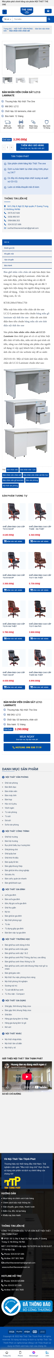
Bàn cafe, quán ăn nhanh (16, 879)
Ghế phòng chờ (11, 849)
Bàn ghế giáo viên (12, 973)
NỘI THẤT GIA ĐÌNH (15, 889)
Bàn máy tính (10, 795)
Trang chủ (7, 29)
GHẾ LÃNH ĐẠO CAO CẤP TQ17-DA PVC (40, 625)
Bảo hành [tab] (8, 265)
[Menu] (4, 12)
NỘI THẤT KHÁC (14, 1033)
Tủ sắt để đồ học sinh (14, 990)
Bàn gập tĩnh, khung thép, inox (18, 1010)
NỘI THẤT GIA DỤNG (16, 1000)
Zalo (47, 1356)
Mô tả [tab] (6, 242)
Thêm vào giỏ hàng (32, 145)
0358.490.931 (14, 217)
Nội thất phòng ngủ (13, 920)
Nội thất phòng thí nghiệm (16, 981)
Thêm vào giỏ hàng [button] (14, 541)
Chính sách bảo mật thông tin (16, 1202)
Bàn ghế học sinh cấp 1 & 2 (16, 953)
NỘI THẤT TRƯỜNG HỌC (18, 939)
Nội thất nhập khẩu (13, 1039)
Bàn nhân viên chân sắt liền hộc (36, 475)
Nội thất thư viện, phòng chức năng (20, 977)
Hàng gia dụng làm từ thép (16, 1019)
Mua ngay (27, 738)
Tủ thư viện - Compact (15, 994)
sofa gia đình (10, 895)
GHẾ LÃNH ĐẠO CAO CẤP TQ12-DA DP (14, 527)
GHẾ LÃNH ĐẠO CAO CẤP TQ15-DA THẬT (14, 625)
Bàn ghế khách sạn (13, 883)
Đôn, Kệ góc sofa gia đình (15, 903)
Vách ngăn (9, 808)
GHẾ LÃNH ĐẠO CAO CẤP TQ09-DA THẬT (40, 673)
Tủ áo (7, 924)
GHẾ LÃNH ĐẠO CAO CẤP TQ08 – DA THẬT (40, 527)
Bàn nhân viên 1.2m (28, 470)
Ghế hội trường (11, 837)
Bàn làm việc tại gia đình (15, 933)
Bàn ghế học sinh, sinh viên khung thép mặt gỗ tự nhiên (26, 967)
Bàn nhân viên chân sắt (19, 31)
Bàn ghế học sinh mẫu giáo (16, 949)
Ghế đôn (8, 1014)
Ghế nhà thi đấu (11, 858)
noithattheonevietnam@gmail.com (23, 228)
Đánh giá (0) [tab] (9, 248)
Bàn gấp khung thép (13, 866)
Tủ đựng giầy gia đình (14, 928)
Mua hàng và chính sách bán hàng (18, 1198)
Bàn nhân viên (12, 470)
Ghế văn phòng (11, 783)
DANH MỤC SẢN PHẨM (20, 769)
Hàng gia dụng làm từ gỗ (15, 1023)
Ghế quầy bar (10, 853)
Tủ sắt (8, 816)
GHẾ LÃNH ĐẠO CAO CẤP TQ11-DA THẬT (40, 576)
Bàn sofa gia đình (12, 899)
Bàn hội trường (11, 841)
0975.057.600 (14, 213)
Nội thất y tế (10, 1047)
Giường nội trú (11, 986)
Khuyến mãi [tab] (9, 254)
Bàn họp (8, 799)
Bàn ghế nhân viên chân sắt (17, 272)
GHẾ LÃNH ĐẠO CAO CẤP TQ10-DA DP (14, 576)
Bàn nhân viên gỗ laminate (13, 480)
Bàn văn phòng (32, 480)
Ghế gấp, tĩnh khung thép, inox (18, 1006)
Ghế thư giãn (10, 908)
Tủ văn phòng (11, 812)
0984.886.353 (14, 220)
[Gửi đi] (49, 19)
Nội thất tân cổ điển (13, 1043)
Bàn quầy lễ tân (11, 862)
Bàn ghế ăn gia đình (13, 916)
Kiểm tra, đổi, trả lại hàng (14, 1211)
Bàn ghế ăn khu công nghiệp (17, 870)
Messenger (33, 1356)
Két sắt (8, 1027)
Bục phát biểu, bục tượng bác (17, 845)
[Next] (47, 58)
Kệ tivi (7, 912)
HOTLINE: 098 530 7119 (28, 747)
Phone (20, 1356)
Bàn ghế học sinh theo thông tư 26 (20, 962)
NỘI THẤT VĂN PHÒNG (23, 29)
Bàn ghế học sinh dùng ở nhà (17, 945)
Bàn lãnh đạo (10, 787)
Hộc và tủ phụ (11, 804)
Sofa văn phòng (12, 825)
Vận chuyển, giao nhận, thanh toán (19, 1207)
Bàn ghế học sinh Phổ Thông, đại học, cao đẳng (25, 957)
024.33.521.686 (14, 224)
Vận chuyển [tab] (9, 260)
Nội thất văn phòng (10, 486)
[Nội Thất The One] (27, 11)
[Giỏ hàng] (48, 11)
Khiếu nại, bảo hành (12, 1215)
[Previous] (6, 58)
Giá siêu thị (9, 874)
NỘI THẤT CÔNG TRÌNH (17, 831)
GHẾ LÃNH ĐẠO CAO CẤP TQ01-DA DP (14, 673)
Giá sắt (8, 820)
